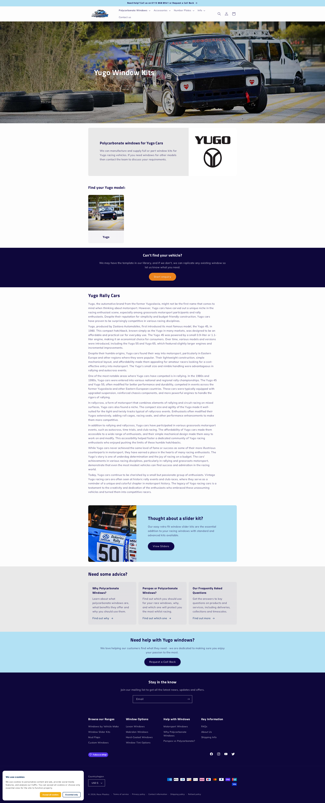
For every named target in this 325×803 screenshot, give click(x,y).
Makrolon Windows (137, 731)
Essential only (71, 795)
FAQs (204, 726)
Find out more (202, 618)
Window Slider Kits (99, 731)
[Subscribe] (188, 699)
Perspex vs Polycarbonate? (179, 741)
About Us (206, 731)
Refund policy (194, 794)
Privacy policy (138, 794)
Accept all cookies (50, 795)
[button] (134, 10)
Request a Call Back (162, 661)
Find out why (100, 618)
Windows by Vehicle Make (103, 726)
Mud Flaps (94, 737)
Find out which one (155, 618)
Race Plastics (103, 794)
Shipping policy (177, 794)
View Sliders (161, 546)
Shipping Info (209, 737)
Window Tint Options (138, 742)
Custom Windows (98, 742)
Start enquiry (162, 276)
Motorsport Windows (176, 726)
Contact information (157, 794)
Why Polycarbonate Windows (175, 733)
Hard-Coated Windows (139, 737)
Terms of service (121, 794)
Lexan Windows (135, 726)
